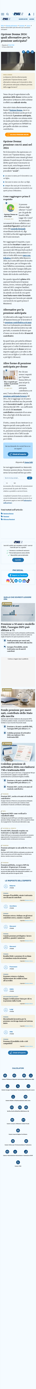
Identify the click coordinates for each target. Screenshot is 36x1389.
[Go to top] (32, 1383)
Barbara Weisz (29, 900)
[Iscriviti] (29, 478)
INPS (4, 811)
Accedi (31, 19)
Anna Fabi (11, 45)
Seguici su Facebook (19, 575)
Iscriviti (18, 560)
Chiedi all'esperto (19, 454)
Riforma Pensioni (9, 519)
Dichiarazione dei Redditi (10, 996)
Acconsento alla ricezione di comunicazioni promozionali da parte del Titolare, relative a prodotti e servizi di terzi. (18, 488)
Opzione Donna (8, 513)
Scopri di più (23, 19)
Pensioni (6, 516)
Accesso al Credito (9, 828)
